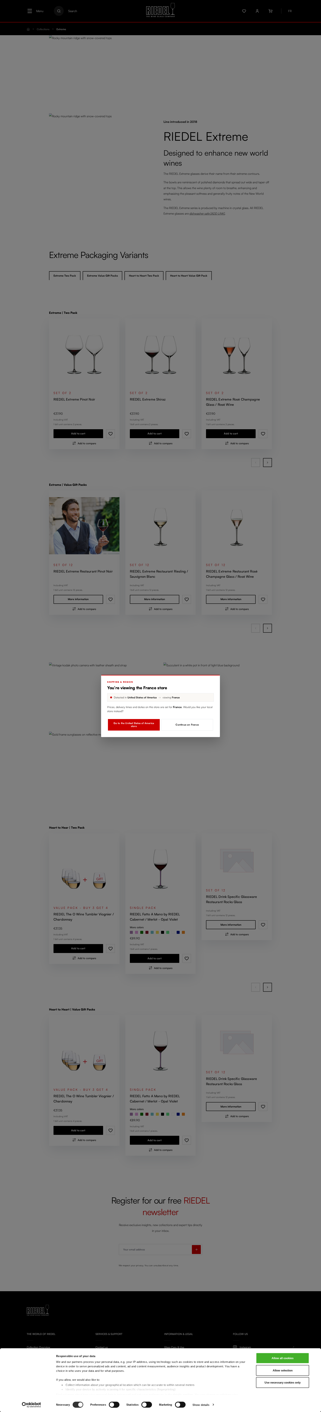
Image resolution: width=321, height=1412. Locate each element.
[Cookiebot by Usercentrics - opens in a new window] (31, 1405)
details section (183, 1394)
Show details (200, 1404)
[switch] (114, 1405)
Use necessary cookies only (283, 1382)
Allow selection (283, 1370)
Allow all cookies (283, 1358)
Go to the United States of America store (134, 725)
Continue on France (187, 724)
